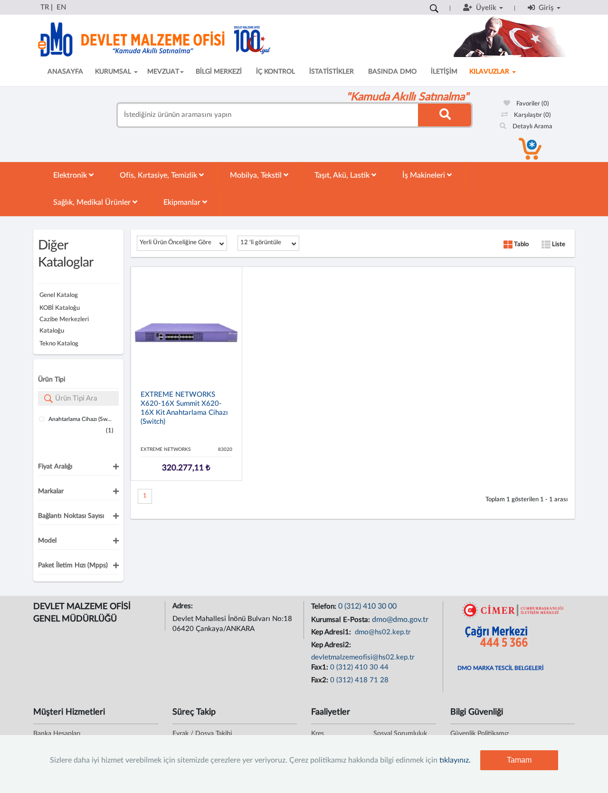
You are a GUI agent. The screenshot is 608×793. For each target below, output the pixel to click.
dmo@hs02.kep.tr (382, 632)
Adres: (183, 606)
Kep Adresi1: (332, 632)
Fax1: (320, 667)
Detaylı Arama (531, 127)
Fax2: (320, 680)
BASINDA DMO (392, 71)
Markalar (51, 491)
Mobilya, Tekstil (257, 175)
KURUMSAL (114, 71)
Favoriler (532, 104)
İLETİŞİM (444, 71)
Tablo (521, 244)
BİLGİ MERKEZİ (219, 71)
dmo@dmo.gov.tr (400, 619)
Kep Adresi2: (332, 645)
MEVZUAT (163, 71)
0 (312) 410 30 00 (367, 606)
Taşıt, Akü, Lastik (342, 175)
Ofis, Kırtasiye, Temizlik (159, 175)
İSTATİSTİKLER (331, 71)
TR (44, 7)
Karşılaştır (532, 115)
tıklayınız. (455, 760)
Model (47, 540)
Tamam (519, 760)
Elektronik (71, 175)
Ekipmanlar (182, 202)
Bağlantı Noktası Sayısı (71, 516)
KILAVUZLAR (490, 71)
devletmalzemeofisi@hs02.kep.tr (363, 657)
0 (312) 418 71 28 (359, 680)
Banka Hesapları (56, 733)
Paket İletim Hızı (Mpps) (73, 565)
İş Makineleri (424, 175)
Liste (558, 244)
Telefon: (324, 606)
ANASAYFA (65, 71)
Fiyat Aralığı (55, 466)
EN (61, 7)
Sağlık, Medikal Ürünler (93, 202)
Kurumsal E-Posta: (341, 619)
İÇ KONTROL (275, 71)
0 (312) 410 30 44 (359, 667)
